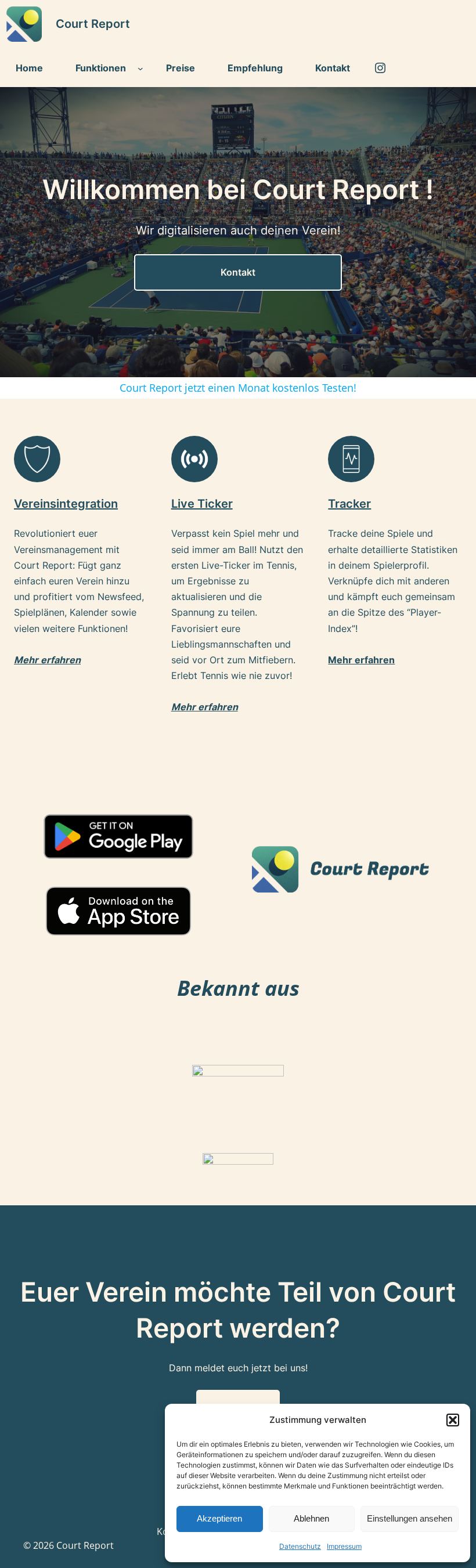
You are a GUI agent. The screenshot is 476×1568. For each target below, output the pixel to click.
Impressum (344, 1546)
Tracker (349, 504)
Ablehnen (311, 1518)
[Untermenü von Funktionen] (140, 68)
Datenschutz (300, 1546)
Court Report (93, 24)
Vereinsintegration (66, 504)
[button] (453, 1420)
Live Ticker (202, 504)
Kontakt (238, 272)
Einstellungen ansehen (409, 1518)
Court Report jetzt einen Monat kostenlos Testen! (238, 388)
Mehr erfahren (204, 707)
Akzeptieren (219, 1518)
